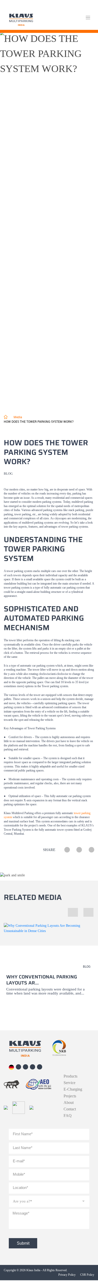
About (69, 1103)
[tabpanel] (49, 965)
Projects (70, 1096)
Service (69, 1083)
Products (70, 1076)
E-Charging (73, 1089)
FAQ (68, 1116)
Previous (72, 908)
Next (83, 908)
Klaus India (33, 1270)
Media (18, 417)
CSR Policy (87, 1274)
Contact (70, 1109)
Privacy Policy (67, 1274)
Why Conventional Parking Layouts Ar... (41, 979)
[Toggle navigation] (88, 17)
